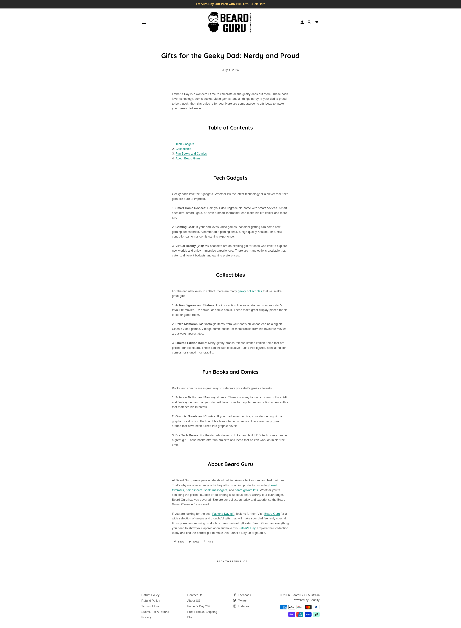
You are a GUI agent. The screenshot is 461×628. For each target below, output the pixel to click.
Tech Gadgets (185, 144)
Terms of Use (150, 606)
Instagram (244, 606)
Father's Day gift (223, 513)
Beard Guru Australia (306, 595)
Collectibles (183, 149)
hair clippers (194, 490)
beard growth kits (246, 490)
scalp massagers (215, 490)
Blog (190, 617)
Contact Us (194, 595)
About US (193, 600)
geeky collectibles (250, 291)
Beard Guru (272, 513)
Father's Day (247, 528)
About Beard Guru (188, 158)
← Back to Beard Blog (230, 561)
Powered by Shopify (306, 600)
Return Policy (150, 595)
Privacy (146, 617)
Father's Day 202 (198, 606)
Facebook (244, 595)
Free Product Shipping (202, 612)
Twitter (242, 600)
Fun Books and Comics (191, 153)
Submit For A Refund (155, 612)
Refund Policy (150, 600)
